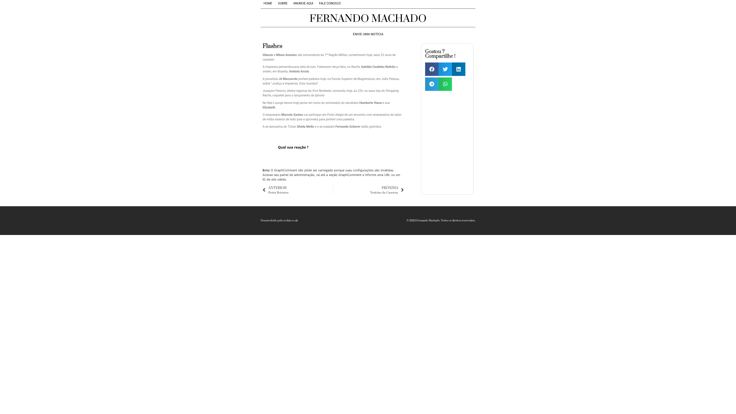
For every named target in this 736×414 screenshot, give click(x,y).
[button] (432, 69)
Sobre (283, 3)
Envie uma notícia (368, 34)
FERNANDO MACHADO (368, 18)
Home (268, 3)
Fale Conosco (330, 3)
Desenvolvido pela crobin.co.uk (279, 220)
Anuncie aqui (303, 3)
